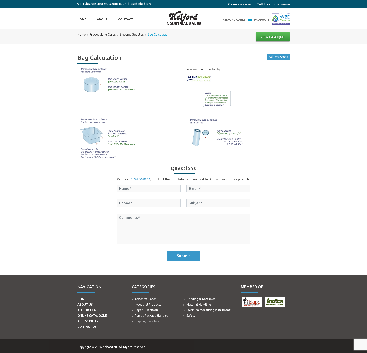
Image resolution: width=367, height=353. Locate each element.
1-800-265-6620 (281, 4)
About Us (85, 304)
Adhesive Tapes (146, 299)
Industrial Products (148, 304)
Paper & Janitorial (147, 310)
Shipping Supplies (147, 321)
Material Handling (198, 304)
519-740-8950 (245, 4)
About (102, 19)
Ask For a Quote (278, 56)
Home (82, 19)
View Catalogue (273, 37)
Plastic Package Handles (151, 315)
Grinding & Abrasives (200, 299)
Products (261, 19)
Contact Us (87, 326)
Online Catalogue (92, 315)
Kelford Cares (234, 19)
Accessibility (87, 321)
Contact (125, 19)
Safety (190, 315)
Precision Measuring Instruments (209, 310)
